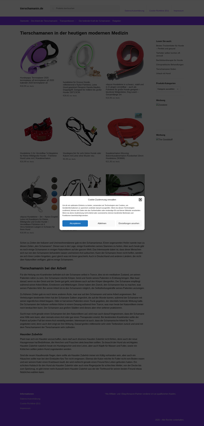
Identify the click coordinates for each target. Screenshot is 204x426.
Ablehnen (102, 223)
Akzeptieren (75, 223)
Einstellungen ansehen (129, 223)
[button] (140, 199)
